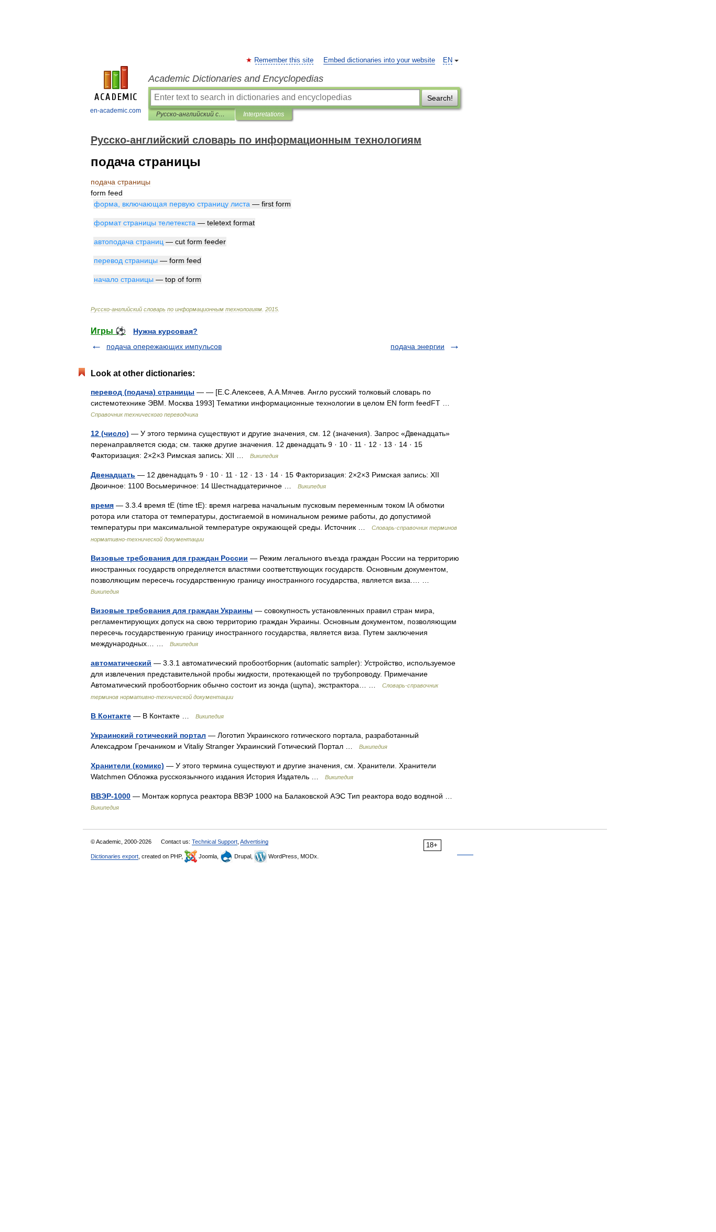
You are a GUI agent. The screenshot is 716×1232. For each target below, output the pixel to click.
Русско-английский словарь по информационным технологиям (191, 114)
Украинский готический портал (148, 735)
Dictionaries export (114, 856)
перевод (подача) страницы (142, 392)
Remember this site (284, 60)
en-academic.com (115, 110)
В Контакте (111, 716)
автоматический (121, 663)
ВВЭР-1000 (111, 796)
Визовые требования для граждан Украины (172, 610)
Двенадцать (113, 475)
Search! (440, 98)
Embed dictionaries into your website (379, 60)
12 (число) (110, 433)
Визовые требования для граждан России (169, 558)
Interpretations (263, 114)
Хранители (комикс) (127, 765)
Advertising (254, 841)
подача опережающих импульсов (164, 346)
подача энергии (417, 346)
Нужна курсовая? (165, 331)
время (102, 505)
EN (447, 60)
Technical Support (214, 841)
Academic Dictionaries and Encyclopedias (235, 78)
